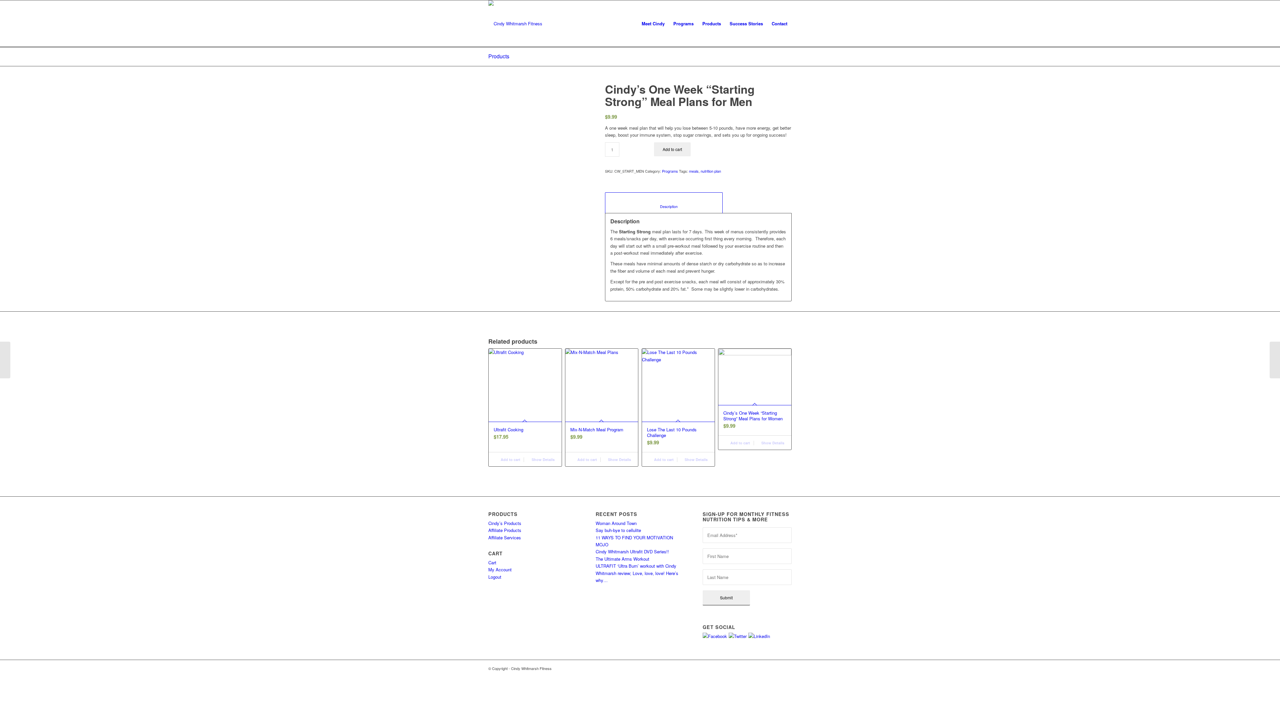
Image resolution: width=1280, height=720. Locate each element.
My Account (500, 569)
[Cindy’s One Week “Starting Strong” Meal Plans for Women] (1275, 360)
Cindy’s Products (504, 523)
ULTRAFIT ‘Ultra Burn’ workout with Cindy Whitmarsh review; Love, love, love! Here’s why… (637, 573)
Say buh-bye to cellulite (618, 530)
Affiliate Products (504, 530)
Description (664, 206)
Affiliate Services (504, 537)
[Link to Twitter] (777, 668)
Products (498, 56)
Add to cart (672, 149)
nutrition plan (711, 171)
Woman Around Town (616, 523)
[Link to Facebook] (767, 668)
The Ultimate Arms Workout (622, 559)
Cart (492, 562)
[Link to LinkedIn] (787, 668)
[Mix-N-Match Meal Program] (5, 360)
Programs (670, 171)
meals (694, 171)
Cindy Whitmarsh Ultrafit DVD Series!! (632, 551)
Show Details (543, 459)
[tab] (664, 202)
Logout (494, 577)
